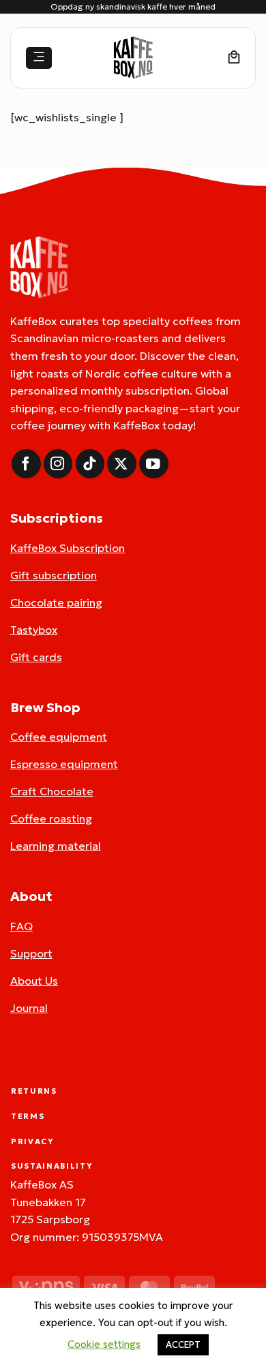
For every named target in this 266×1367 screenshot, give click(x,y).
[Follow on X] (121, 463)
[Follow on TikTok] (90, 463)
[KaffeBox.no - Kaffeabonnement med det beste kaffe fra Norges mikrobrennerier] (133, 58)
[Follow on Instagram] (58, 463)
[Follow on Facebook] (26, 463)
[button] (39, 58)
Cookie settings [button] (104, 1344)
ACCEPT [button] (183, 1345)
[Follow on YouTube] (153, 463)
